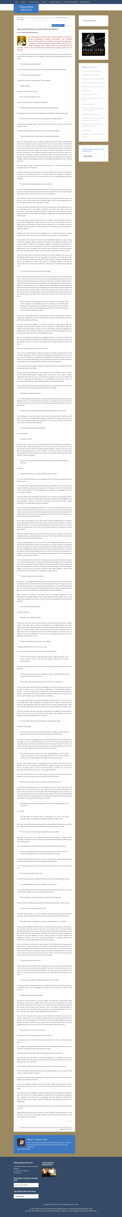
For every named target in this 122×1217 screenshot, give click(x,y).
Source (70, 1121)
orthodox (55, 1127)
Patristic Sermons (36, 1127)
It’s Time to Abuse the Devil (90, 94)
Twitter (29, 1149)
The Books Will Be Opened (90, 114)
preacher (59, 1127)
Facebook (23, 1149)
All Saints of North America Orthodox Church (54, 1208)
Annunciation (29, 1127)
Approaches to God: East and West (92, 86)
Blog (18, 1149)
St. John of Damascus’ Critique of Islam (93, 83)
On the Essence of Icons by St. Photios (93, 79)
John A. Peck (75, 1204)
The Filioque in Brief (88, 104)
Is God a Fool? (86, 90)
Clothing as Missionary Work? (91, 75)
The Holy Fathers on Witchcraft (91, 71)
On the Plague (86, 130)
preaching (64, 1127)
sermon (68, 1127)
